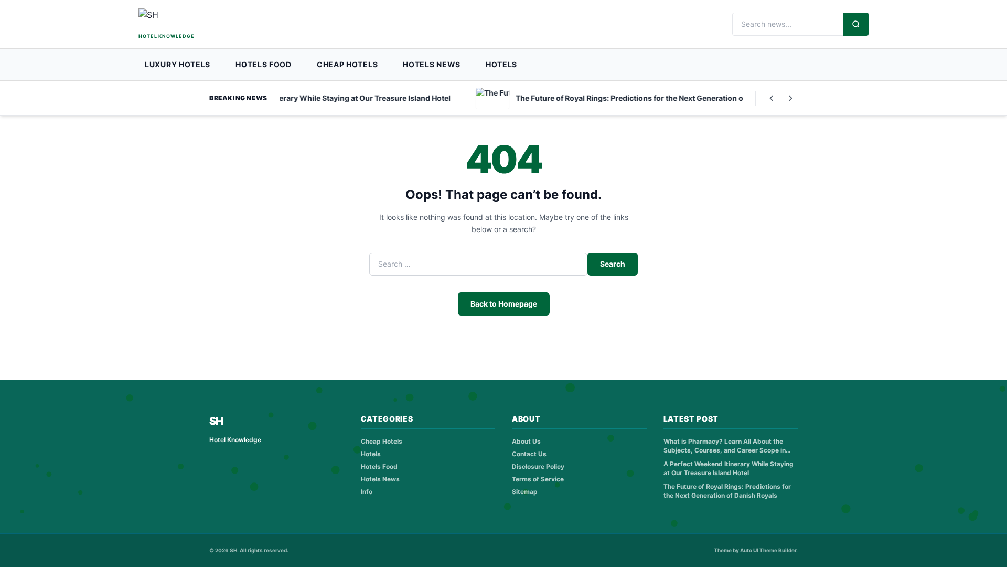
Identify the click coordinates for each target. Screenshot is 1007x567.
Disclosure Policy (538, 466)
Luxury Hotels (177, 64)
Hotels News (431, 64)
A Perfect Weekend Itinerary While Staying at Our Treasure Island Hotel (728, 468)
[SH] (196, 19)
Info (366, 492)
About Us (526, 441)
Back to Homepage (503, 303)
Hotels (501, 64)
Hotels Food (263, 64)
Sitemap (525, 492)
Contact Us (529, 454)
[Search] (856, 24)
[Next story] (790, 98)
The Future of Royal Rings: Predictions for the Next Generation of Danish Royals (727, 490)
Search (612, 263)
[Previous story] (771, 98)
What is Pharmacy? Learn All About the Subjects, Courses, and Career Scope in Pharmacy (724, 446)
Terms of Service (538, 479)
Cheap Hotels (347, 64)
